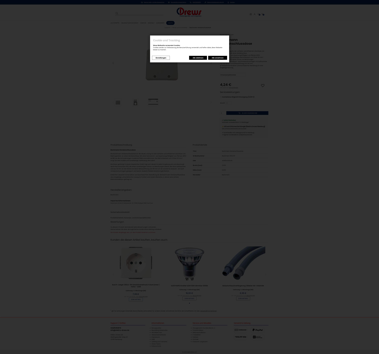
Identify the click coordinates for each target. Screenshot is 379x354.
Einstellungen (161, 58)
